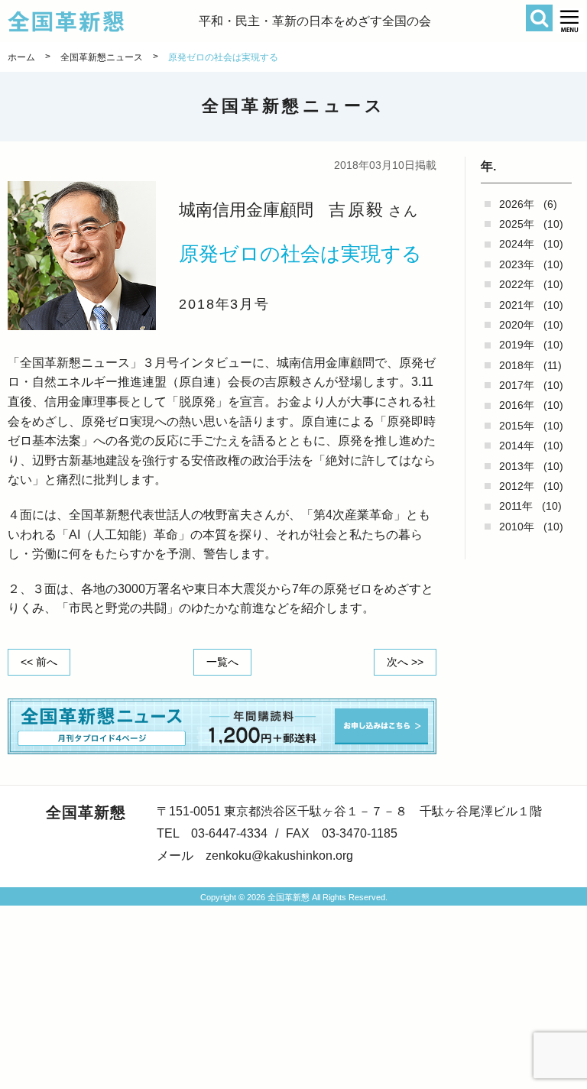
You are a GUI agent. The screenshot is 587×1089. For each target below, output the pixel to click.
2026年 (516, 204)
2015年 (516, 426)
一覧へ (222, 662)
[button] (569, 21)
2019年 (516, 345)
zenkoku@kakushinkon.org (279, 855)
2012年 (516, 486)
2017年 (516, 385)
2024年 (516, 244)
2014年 (516, 445)
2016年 (516, 405)
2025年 (516, 224)
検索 (539, 18)
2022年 (516, 284)
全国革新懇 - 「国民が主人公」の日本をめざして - (103, 21)
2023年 (516, 264)
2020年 (516, 325)
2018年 (516, 365)
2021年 (516, 305)
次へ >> (405, 662)
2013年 (516, 466)
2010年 (516, 526)
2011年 (516, 506)
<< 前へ (39, 662)
